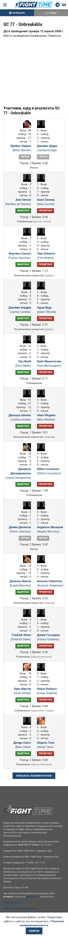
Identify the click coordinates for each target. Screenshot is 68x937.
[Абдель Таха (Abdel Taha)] (42, 723)
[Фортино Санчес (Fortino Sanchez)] (26, 234)
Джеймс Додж (47, 148)
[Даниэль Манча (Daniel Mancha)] (26, 562)
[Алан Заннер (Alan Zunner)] (42, 181)
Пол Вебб (23, 363)
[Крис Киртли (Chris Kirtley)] (26, 670)
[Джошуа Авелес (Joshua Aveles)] (26, 396)
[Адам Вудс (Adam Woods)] (42, 288)
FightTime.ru (32, 896)
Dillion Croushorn (49, 471)
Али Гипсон (18, 202)
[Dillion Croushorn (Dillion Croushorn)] (42, 450)
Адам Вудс (46, 310)
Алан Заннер (46, 202)
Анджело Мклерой (50, 529)
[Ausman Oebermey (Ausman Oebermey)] (42, 562)
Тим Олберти (46, 256)
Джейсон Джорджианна (18, 473)
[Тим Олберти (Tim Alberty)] (42, 234)
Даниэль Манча (20, 583)
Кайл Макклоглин (49, 363)
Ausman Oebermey (50, 583)
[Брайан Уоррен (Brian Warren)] (26, 127)
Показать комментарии (34, 775)
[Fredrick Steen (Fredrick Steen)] (26, 616)
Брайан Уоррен (21, 148)
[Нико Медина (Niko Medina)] (42, 396)
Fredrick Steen (21, 637)
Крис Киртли (22, 691)
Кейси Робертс (47, 691)
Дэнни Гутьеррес (48, 637)
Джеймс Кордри (20, 310)
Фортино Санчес (19, 256)
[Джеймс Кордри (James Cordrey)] (26, 288)
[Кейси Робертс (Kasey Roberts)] (42, 670)
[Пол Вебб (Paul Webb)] (26, 342)
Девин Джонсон (20, 529)
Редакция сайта (12, 902)
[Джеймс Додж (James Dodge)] (42, 127)
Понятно (34, 930)
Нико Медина (46, 417)
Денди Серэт (22, 745)
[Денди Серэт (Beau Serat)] (26, 723)
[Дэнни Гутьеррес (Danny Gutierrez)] (42, 616)
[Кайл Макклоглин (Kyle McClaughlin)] (42, 342)
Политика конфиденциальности (20, 908)
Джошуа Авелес (20, 417)
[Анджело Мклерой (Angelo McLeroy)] (42, 508)
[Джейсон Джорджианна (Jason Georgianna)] (26, 450)
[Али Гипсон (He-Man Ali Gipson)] (26, 181)
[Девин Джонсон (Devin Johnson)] (26, 508)
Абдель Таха (45, 745)
